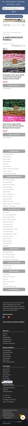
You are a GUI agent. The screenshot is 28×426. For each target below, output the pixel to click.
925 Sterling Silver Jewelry (9, 173)
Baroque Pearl (6, 191)
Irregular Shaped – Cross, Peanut (11, 203)
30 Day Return (20, 1)
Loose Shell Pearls (7, 199)
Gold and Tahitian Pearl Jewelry (11, 168)
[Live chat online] (7, 382)
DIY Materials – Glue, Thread (10, 259)
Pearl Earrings (6, 159)
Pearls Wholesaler (11, 1)
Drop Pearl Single (7, 182)
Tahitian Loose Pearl (8, 201)
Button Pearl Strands (8, 222)
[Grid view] (4, 49)
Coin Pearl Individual (8, 189)
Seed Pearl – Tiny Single (9, 206)
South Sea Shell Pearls (8, 281)
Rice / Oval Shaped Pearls (9, 214)
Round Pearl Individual (9, 180)
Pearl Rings (6, 164)
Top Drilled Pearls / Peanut (10, 234)
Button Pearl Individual (9, 184)
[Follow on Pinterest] (9, 317)
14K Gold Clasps (7, 268)
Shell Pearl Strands (8, 236)
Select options (14, 85)
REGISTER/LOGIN (10, 4)
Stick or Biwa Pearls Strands (10, 229)
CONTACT (18, 4)
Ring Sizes (5, 284)
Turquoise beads (7, 243)
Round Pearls (6, 212)
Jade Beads (6, 246)
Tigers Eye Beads (7, 241)
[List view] (6, 49)
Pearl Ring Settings (8, 252)
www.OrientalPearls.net (10, 421)
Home (4, 32)
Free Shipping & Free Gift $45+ (14, 16)
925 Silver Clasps (7, 265)
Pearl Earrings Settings (9, 257)
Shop (8, 32)
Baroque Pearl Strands (9, 217)
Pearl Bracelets (7, 166)
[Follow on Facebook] (3, 317)
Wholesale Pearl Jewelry (9, 276)
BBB (3, 1)
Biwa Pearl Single (7, 187)
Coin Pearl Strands (7, 224)
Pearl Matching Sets (8, 154)
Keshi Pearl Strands (8, 226)
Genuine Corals (7, 238)
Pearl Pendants (7, 161)
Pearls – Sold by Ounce (9, 194)
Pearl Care (5, 279)
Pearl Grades (6, 274)
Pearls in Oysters (7, 171)
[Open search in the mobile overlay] (13, 8)
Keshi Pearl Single (7, 196)
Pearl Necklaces (7, 156)
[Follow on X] (6, 317)
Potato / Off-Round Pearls (9, 219)
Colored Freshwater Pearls (9, 286)
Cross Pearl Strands (8, 231)
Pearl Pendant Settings (9, 254)
